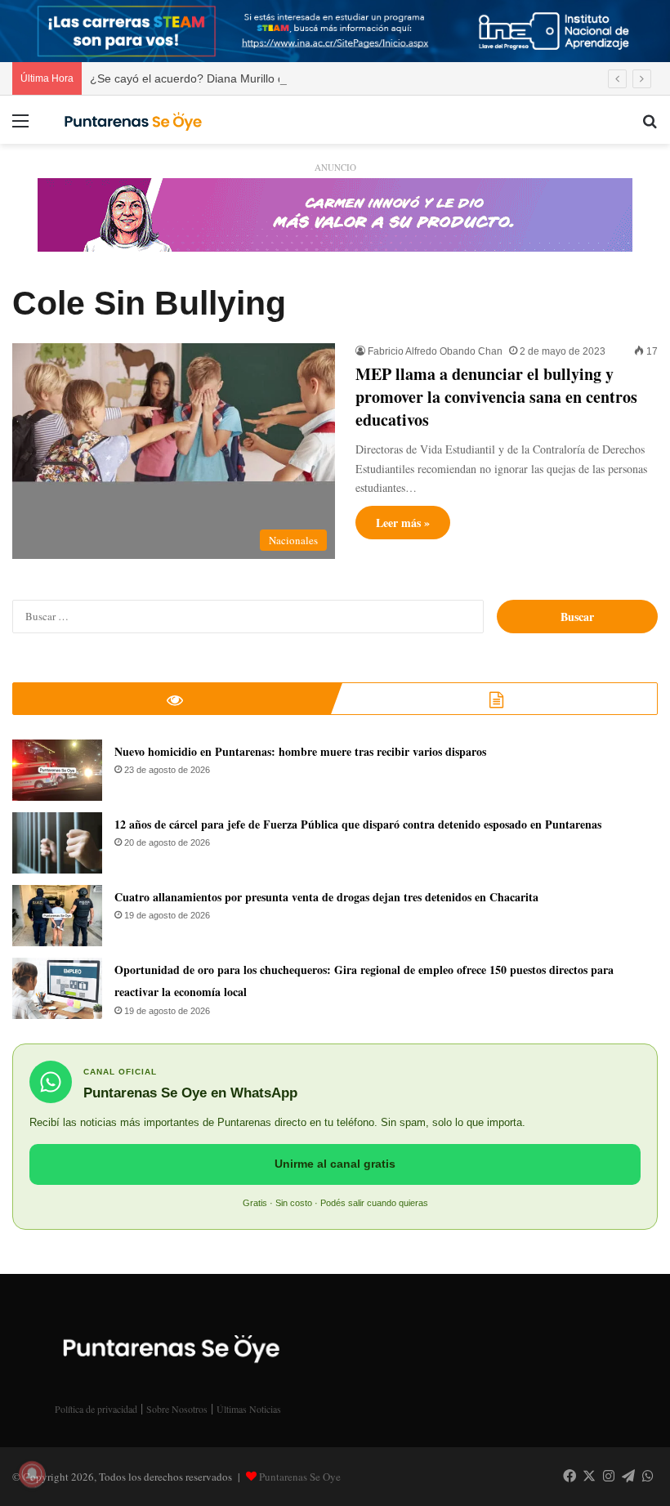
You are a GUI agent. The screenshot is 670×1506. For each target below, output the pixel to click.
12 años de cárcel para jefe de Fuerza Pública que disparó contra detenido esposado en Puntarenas (357, 824)
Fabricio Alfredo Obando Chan (435, 351)
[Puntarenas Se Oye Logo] (130, 119)
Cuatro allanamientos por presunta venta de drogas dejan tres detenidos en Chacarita (326, 896)
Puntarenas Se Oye (300, 1476)
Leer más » (403, 522)
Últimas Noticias (249, 1408)
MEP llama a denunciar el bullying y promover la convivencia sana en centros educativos (496, 396)
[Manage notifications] (32, 1474)
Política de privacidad (96, 1408)
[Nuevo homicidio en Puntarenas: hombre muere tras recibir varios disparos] (57, 770)
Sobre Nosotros (177, 1408)
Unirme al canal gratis (335, 1163)
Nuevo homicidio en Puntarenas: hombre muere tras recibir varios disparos (300, 751)
